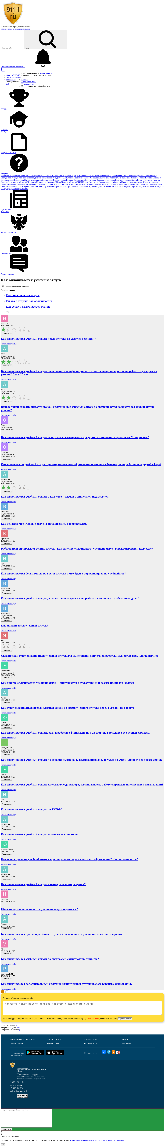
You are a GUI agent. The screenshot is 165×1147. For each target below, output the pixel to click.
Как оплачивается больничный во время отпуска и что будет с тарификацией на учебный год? (63, 573)
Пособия (64, 184)
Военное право (127, 176)
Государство (6, 178)
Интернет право (59, 180)
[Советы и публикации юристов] (13, 24)
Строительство (60, 186)
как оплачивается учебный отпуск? (24, 625)
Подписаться (6, 333)
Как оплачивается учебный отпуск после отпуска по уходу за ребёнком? (48, 338)
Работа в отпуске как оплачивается (29, 300)
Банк (91, 176)
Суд (69, 186)
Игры (147, 178)
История (70, 180)
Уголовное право (109, 186)
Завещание (94, 178)
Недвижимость (105, 182)
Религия (122, 184)
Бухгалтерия (115, 176)
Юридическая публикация (17, 189)
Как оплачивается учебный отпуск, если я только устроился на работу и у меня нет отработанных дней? (70, 598)
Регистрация (126, 1043)
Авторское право (38, 176)
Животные (79, 178)
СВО (142, 184)
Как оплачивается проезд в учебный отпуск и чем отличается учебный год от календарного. (61, 934)
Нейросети (116, 182)
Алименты (50, 176)
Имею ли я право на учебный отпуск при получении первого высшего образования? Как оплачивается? (69, 859)
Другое (59, 178)
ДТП (65, 178)
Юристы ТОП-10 (13, 75)
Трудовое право (95, 186)
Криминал (148, 180)
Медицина (31, 182)
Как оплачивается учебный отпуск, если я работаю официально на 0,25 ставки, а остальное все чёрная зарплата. (75, 732)
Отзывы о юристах (17, 1043)
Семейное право (155, 184)
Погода (49, 184)
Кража (134, 180)
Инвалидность (7, 180)
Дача (25, 178)
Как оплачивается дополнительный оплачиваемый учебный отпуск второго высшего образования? (66, 983)
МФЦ (79, 182)
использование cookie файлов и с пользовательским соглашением (97, 1140)
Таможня (75, 186)
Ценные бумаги (132, 186)
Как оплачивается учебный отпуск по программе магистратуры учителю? (50, 958)
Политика (56, 184)
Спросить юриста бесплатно (13, 67)
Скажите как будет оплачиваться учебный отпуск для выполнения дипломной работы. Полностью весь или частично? (79, 655)
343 (18, 1027)
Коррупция (120, 180)
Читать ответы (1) (8, 502)
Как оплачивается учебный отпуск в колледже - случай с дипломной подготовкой (54, 496)
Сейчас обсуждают (13, 77)
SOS (7, 84)
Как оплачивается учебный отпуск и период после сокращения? (43, 884)
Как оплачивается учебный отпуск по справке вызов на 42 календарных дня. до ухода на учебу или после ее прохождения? (81, 759)
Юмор (4, 189)
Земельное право (138, 178)
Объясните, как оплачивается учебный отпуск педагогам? (39, 909)
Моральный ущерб (69, 182)
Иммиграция (155, 178)
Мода (58, 182)
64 (17, 1025)
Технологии (84, 186)
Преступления (87, 184)
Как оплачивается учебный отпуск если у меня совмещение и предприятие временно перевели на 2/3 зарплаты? (75, 437)
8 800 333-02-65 (92, 1019)
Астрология (84, 176)
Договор (30, 178)
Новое (10, 80)
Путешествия (107, 184)
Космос (128, 180)
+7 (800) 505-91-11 (17, 1082)
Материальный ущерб (17, 182)
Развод (116, 184)
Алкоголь (59, 176)
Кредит (140, 180)
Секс (146, 184)
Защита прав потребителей (110, 178)
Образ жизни (6, 184)
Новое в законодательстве (132, 182)
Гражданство (17, 178)
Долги (37, 178)
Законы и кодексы (90, 1039)
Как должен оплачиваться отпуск (28, 306)
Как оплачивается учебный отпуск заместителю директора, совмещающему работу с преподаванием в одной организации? (82, 784)
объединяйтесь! (24, 27)
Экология (150, 186)
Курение (4, 182)
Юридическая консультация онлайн (15, 29)
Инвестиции (18, 180)
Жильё (87, 178)
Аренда (75, 176)
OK (3, 1145)
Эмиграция (159, 186)
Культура (156, 180)
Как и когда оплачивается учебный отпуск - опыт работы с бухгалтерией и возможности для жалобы (67, 682)
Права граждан (74, 184)
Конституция (91, 180)
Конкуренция (79, 180)
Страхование (48, 186)
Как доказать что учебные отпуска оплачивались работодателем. (44, 523)
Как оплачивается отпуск (22, 295)
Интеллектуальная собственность (38, 180)
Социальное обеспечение (11, 186)
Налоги (85, 182)
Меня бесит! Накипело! (46, 182)
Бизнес (107, 176)
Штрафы (142, 186)
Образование (17, 184)
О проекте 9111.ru (90, 1043)
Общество (27, 184)
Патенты (42, 184)
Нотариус (155, 182)
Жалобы (71, 178)
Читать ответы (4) (8, 379)
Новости (147, 182)
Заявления (126, 178)
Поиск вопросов (53, 1043)
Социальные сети (29, 186)
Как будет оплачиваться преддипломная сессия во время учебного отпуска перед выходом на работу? (67, 707)
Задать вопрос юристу (55, 1039)
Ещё (7, 312)
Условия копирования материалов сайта (31, 1079)
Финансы (121, 186)
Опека (35, 184)
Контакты (125, 1039)
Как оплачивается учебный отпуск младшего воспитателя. (39, 834)
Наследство (94, 182)
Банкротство (98, 176)
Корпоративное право (106, 180)
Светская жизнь (133, 184)
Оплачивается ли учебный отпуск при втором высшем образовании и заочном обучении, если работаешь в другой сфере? (81, 464)
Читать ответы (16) (9, 344)
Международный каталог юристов (22, 1039)
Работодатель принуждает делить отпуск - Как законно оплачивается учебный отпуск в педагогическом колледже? (77, 548)
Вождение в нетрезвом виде (145, 176)
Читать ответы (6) (8, 815)
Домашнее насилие (48, 178)
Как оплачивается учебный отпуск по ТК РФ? (31, 809)
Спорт (40, 186)
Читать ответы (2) (8, 415)
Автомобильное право (21, 176)
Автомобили (6, 176)
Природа (97, 184)
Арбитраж (67, 176)
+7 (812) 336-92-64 (17, 1088)
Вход (3, 71)
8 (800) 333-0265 (46, 73)
